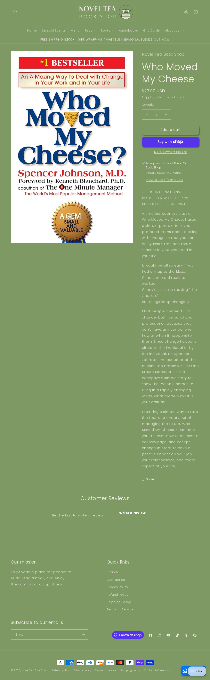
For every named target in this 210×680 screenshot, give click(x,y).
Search (112, 572)
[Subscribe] (83, 634)
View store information (164, 180)
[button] (15, 12)
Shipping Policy (119, 602)
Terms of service (105, 670)
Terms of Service (120, 609)
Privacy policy (82, 670)
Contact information (157, 670)
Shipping (148, 97)
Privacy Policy (117, 587)
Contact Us (116, 580)
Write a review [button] (132, 513)
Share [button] (150, 479)
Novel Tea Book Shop (34, 670)
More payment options (170, 152)
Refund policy (61, 670)
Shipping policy (130, 670)
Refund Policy (117, 595)
